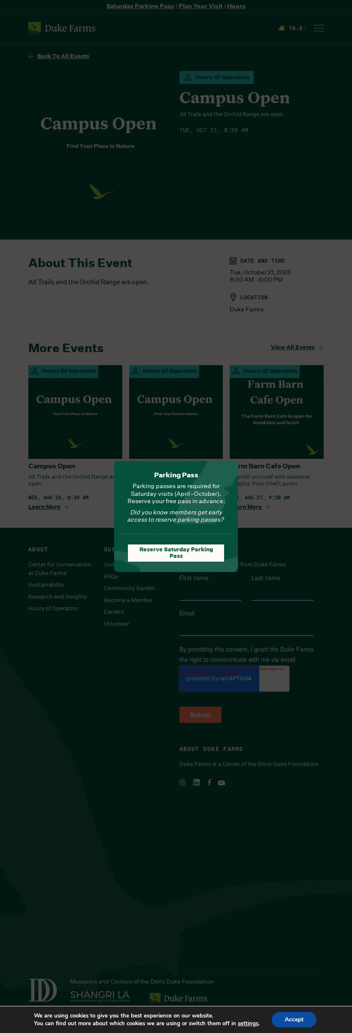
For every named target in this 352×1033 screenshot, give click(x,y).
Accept (294, 1019)
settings (248, 1023)
